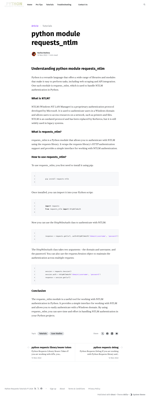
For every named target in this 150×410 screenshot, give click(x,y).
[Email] (116, 333)
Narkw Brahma (43, 53)
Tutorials (43, 333)
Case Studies (56, 333)
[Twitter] (102, 333)
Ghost (113, 394)
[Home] (14, 4)
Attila (125, 394)
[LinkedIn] (112, 333)
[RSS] (35, 389)
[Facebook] (107, 333)
